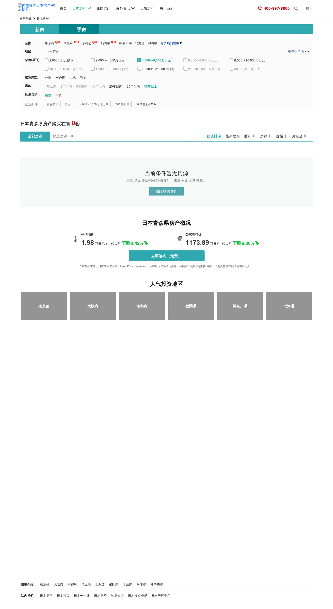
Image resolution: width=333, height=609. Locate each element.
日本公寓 (63, 595)
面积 (247, 136)
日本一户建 (82, 595)
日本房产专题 (160, 595)
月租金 (297, 136)
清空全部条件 (148, 104)
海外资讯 (123, 8)
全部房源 (35, 136)
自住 (67, 104)
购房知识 (117, 595)
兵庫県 (141, 584)
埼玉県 (86, 584)
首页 (63, 8)
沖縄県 (152, 43)
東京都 (49, 43)
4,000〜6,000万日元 (92, 104)
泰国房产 (103, 8)
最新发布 (232, 136)
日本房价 (100, 595)
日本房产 (79, 8)
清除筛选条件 (166, 191)
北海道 (140, 43)
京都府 (87, 43)
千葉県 (127, 584)
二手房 (79, 29)
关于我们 (167, 8)
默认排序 (214, 136)
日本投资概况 (137, 595)
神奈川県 (125, 43)
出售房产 (147, 8)
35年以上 (120, 104)
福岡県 (105, 43)
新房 (39, 29)
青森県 (51, 104)
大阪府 (68, 43)
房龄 (263, 136)
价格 (279, 136)
